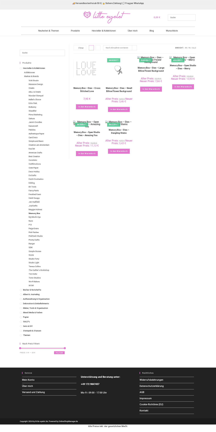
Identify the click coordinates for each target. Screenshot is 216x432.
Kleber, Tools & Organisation (35, 308)
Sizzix (31, 255)
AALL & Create (35, 92)
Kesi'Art (32, 149)
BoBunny (32, 107)
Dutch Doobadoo (36, 179)
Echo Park (33, 103)
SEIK (31, 247)
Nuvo (31, 221)
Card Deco (33, 137)
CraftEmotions (35, 164)
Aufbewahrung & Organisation (36, 299)
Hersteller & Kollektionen (104, 30)
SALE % (26, 322)
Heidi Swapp (34, 198)
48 (186, 48)
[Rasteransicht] (91, 47)
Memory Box (34, 213)
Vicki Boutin (34, 80)
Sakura (32, 118)
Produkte (75, 30)
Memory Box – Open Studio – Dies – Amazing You (87, 133)
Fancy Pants (34, 190)
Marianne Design (36, 84)
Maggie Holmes (35, 209)
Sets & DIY (28, 326)
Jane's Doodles (35, 122)
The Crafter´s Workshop (39, 270)
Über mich (133, 30)
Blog (152, 30)
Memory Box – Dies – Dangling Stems (119, 131)
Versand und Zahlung (33, 392)
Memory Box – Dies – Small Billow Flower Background (119, 89)
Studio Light (34, 263)
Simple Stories (35, 251)
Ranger (32, 244)
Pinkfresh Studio (36, 236)
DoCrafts (32, 175)
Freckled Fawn (35, 194)
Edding (32, 183)
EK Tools (32, 187)
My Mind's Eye (35, 217)
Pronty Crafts (34, 240)
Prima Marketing (35, 115)
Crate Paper (33, 168)
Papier (26, 317)
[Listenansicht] (97, 47)
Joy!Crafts (33, 206)
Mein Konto (28, 379)
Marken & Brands (31, 76)
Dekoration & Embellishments (36, 303)
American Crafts (35, 153)
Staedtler (32, 111)
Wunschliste (172, 30)
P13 (30, 225)
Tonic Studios (35, 278)
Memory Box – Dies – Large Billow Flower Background (151, 69)
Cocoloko (33, 160)
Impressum (146, 398)
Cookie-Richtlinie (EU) (151, 404)
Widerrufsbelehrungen (151, 379)
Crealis (31, 88)
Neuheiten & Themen (48, 30)
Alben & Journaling (31, 294)
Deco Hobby (34, 171)
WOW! (31, 285)
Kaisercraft (33, 126)
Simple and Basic (36, 141)
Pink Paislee (34, 232)
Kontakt (144, 410)
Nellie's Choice (35, 99)
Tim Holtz (33, 274)
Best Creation (34, 156)
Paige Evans (34, 228)
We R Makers (34, 281)
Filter (59, 353)
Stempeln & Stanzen (32, 331)
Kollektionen (29, 72)
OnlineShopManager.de (68, 421)
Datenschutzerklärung (152, 386)
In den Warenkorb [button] (87, 107)
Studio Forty (34, 259)
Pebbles (32, 130)
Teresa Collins (35, 266)
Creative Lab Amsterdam (39, 145)
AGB (142, 392)
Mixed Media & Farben (32, 312)
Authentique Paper (36, 134)
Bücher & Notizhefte (32, 290)
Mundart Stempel (36, 96)
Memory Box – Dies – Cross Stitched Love (86, 89)
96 (190, 48)
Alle (194, 48)
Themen (26, 335)
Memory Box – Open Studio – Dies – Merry (183, 67)
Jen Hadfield (34, 202)
